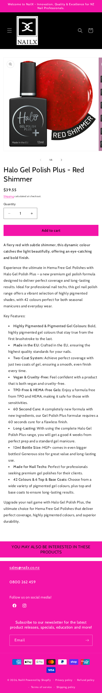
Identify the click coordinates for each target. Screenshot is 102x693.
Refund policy (86, 680)
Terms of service (41, 687)
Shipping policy (66, 687)
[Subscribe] (87, 640)
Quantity (10, 204)
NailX (21, 679)
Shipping (9, 196)
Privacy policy (64, 680)
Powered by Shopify (38, 679)
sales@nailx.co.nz (24, 567)
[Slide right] (61, 160)
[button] (9, 30)
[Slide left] (40, 160)
